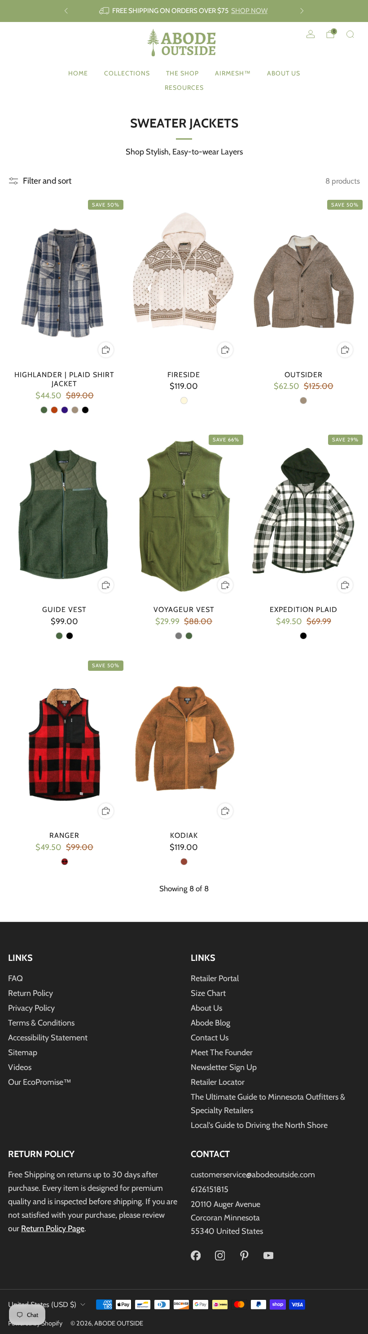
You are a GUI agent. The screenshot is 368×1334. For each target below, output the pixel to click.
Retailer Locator (218, 1082)
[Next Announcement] (302, 11)
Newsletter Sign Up (224, 1067)
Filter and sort (47, 181)
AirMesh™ (233, 73)
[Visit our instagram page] (220, 1255)
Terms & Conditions (41, 1023)
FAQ (15, 978)
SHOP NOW (249, 10)
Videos (19, 1067)
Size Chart (208, 993)
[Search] (350, 34)
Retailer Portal (215, 978)
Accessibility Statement (48, 1038)
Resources (184, 88)
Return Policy (30, 993)
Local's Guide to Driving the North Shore (259, 1125)
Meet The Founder (222, 1052)
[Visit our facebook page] (196, 1255)
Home (78, 73)
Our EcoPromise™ (39, 1082)
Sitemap (22, 1052)
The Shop (182, 73)
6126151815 (209, 1189)
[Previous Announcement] (66, 11)
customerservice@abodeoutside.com (253, 1175)
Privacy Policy (31, 1008)
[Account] (310, 34)
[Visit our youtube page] (268, 1255)
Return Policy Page (52, 1228)
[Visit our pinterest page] (244, 1255)
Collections (127, 73)
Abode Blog (210, 1023)
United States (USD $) (42, 1304)
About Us (283, 73)
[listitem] (184, 11)
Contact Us (209, 1038)
